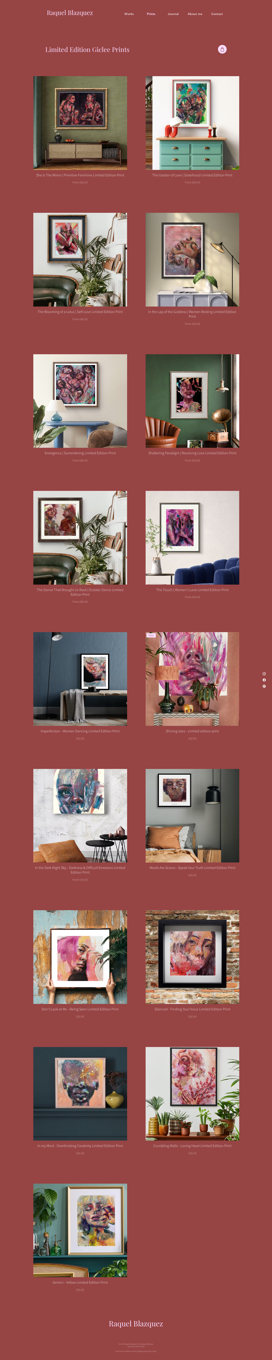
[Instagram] (264, 674)
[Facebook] (264, 680)
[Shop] (222, 49)
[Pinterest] (264, 686)
